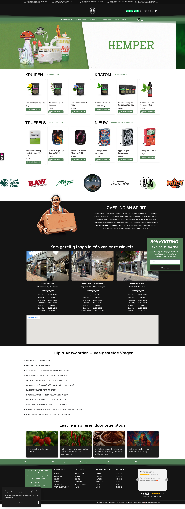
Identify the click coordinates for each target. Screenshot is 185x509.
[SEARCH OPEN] (46, 19)
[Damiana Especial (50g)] (35, 89)
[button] (33, 109)
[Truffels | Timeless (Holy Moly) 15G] (80, 137)
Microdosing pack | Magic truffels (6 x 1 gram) (34, 153)
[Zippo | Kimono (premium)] (104, 137)
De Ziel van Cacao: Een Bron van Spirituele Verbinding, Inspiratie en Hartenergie (109, 451)
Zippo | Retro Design (148, 151)
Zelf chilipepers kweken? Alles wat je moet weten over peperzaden (74, 451)
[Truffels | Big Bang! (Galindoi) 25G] (57, 137)
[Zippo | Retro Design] (149, 137)
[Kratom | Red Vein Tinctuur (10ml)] (149, 89)
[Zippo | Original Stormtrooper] (127, 137)
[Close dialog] (180, 240)
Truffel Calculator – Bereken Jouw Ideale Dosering (140, 450)
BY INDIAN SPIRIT (103, 469)
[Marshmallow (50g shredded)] (57, 89)
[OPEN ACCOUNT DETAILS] (142, 20)
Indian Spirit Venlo (137, 283)
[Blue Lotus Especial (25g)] (80, 89)
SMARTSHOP (60, 469)
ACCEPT (21, 502)
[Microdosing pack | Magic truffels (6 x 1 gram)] (35, 137)
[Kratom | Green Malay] (104, 89)
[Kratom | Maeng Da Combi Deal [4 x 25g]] (127, 89)
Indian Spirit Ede (47, 283)
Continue (165, 268)
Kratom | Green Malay (103, 103)
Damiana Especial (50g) (35, 103)
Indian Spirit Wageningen (92, 283)
